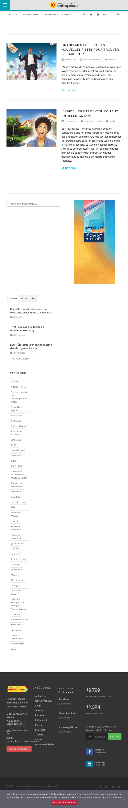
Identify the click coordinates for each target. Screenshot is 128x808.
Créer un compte (31, 14)
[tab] (13, 298)
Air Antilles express (16, 409)
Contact (67, 14)
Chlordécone (17, 450)
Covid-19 (15, 497)
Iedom (14, 559)
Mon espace (51, 14)
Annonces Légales (44, 744)
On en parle (19, 352)
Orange (14, 585)
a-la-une (15, 381)
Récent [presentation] (24, 298)
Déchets (15, 502)
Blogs (38, 705)
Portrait (39, 724)
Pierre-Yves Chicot (16, 592)
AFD (23, 386)
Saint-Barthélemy (19, 619)
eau (24, 502)
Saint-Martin (17, 624)
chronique (16, 455)
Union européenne (17, 637)
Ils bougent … (42, 720)
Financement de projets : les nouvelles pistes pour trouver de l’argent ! (90, 49)
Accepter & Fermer (64, 802)
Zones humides (67, 713)
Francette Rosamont (16, 537)
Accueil (12, 14)
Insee (23, 559)
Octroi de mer (18, 580)
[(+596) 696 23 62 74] (111, 14)
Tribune (39, 734)
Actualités (40, 695)
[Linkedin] (97, 14)
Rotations (64, 699)
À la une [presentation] (13, 298)
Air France (16, 421)
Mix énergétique (68, 727)
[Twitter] (91, 14)
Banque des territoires (16, 433)
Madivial (15, 564)
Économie (18, 317)
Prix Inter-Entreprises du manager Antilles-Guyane (18, 604)
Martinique (16, 569)
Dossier (111, 59)
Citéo (13, 461)
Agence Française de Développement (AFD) (19, 397)
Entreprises (19, 335)
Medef (14, 575)
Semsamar (16, 630)
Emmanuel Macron (16, 514)
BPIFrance (16, 440)
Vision (38, 739)
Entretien (40, 715)
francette (15, 521)
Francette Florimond (92, 59)
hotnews (15, 554)
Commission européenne (17, 485)
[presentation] (33, 298)
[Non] (124, 799)
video (13, 649)
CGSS (13, 445)
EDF (13, 507)
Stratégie (40, 729)
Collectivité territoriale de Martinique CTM (19, 474)
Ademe (14, 386)
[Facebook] (84, 14)
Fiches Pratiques (43, 700)
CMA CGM (16, 466)
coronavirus (16, 491)
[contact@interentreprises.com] (118, 14)
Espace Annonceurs (19, 748)
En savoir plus (69, 90)
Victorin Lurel (17, 643)
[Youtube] (104, 14)
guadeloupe (16, 543)
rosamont (15, 614)
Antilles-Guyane (18, 426)
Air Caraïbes (17, 415)
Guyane (14, 548)
